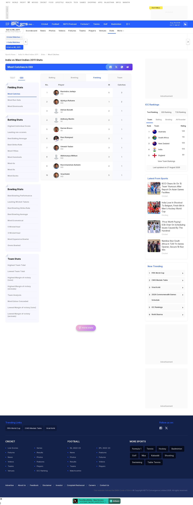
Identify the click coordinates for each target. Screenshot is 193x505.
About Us (22, 485)
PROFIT (23, 2)
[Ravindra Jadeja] (56, 92)
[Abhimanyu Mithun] (56, 157)
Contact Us (104, 485)
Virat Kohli (156, 287)
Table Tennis (154, 462)
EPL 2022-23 (104, 448)
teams (82, 31)
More (120, 31)
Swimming (137, 462)
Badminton (116, 24)
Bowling (74, 77)
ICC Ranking (42, 471)
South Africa (163, 138)
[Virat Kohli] (56, 175)
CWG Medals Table (160, 280)
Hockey (165, 215)
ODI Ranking (166, 112)
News (43, 31)
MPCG (118, 2)
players (92, 31)
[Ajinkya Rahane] (56, 102)
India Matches (14, 42)
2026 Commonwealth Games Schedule (164, 297)
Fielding (97, 77)
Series (39, 448)
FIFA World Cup (158, 273)
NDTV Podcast (70, 24)
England (161, 155)
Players (40, 466)
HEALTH (69, 2)
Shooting (169, 455)
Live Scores (13, 448)
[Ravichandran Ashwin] (56, 166)
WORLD (15, 2)
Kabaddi (155, 455)
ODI (21, 78)
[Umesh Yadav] (56, 148)
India (160, 149)
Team (119, 77)
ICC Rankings (157, 307)
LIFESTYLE (59, 2)
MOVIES (35, 2)
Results (40, 452)
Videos (62, 31)
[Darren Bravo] (56, 129)
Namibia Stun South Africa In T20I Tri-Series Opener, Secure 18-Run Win (173, 245)
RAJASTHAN (109, 2)
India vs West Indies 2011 (28, 54)
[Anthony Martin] (56, 120)
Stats (111, 31)
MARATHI (126, 2)
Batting (52, 77)
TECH (76, 2)
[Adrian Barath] (56, 111)
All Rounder (181, 119)
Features (40, 462)
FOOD (51, 2)
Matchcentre (75, 471)
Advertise (9, 485)
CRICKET (43, 2)
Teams (11, 466)
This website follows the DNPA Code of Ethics (113, 490)
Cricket (44, 24)
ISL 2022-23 (75, 448)
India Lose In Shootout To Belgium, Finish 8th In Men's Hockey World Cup (173, 207)
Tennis (96, 24)
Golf (105, 24)
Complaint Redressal (75, 485)
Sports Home (10, 54)
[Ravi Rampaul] (56, 138)
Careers (92, 485)
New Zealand (163, 143)
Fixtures (72, 31)
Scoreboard (31, 31)
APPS (100, 2)
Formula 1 (85, 24)
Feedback (34, 485)
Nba (144, 455)
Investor (59, 485)
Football (55, 24)
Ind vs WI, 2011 (12, 30)
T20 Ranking (180, 112)
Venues (102, 31)
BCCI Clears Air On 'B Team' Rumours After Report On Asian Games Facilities (173, 188)
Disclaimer (47, 485)
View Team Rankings (166, 161)
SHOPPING (92, 2)
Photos (52, 31)
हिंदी (29, 2)
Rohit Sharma (157, 314)
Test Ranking (152, 112)
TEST (12, 78)
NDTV (8, 2)
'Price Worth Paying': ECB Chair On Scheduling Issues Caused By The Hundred (173, 226)
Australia (162, 132)
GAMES (83, 2)
